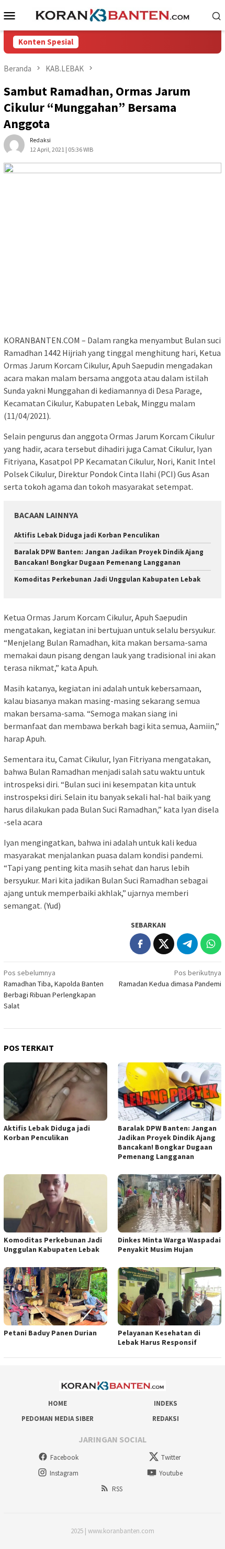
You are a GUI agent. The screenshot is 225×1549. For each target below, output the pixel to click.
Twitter (171, 1457)
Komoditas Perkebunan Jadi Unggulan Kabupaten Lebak (107, 579)
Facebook (64, 1457)
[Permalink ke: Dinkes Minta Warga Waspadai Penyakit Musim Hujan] (169, 1203)
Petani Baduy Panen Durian (50, 1332)
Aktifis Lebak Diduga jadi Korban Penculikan (87, 535)
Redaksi (165, 1418)
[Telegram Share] (187, 943)
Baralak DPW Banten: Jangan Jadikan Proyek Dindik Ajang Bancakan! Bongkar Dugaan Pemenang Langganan (167, 1142)
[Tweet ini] (163, 943)
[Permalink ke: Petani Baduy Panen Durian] (55, 1296)
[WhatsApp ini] (210, 943)
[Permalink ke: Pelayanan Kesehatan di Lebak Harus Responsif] (169, 1296)
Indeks (165, 1403)
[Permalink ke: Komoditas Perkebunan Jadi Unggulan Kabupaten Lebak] (55, 1203)
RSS (117, 1488)
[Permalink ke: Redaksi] (14, 144)
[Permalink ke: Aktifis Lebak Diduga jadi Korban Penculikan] (55, 1091)
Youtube (171, 1473)
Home (57, 1403)
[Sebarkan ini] (140, 943)
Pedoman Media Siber (57, 1418)
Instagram (64, 1473)
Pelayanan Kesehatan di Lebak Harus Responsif (159, 1337)
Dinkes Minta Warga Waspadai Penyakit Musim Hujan (169, 1244)
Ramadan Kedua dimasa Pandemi (170, 978)
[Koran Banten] (112, 14)
